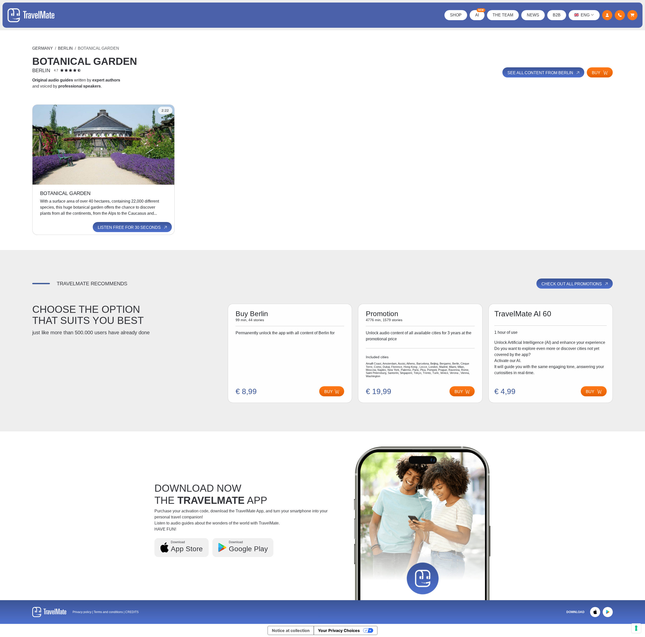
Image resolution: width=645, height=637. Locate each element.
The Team (503, 15)
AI (479, 13)
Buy (596, 73)
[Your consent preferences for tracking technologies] (636, 628)
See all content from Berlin (540, 73)
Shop (456, 15)
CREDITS (132, 612)
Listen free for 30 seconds (130, 227)
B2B (557, 15)
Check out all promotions (572, 284)
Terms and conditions (109, 612)
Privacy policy (82, 612)
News (533, 15)
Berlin (65, 48)
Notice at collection (291, 630)
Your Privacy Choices (339, 630)
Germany (42, 48)
